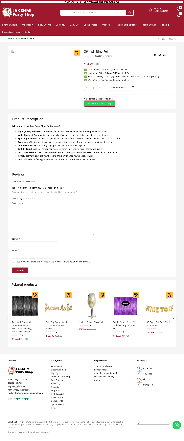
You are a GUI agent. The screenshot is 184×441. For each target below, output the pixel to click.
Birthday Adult (9, 24)
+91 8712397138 (18, 399)
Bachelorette (90, 24)
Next (171, 38)
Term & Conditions (103, 366)
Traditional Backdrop (126, 24)
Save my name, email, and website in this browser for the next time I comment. (53, 261)
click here (125, 80)
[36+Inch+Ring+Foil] (160, 55)
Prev (163, 38)
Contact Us (99, 380)
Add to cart (117, 87)
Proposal (106, 24)
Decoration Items (11, 32)
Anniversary (27, 24)
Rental (27, 32)
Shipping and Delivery (104, 376)
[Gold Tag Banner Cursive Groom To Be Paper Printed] (58, 305)
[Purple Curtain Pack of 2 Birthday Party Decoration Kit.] (125, 305)
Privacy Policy (100, 369)
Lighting (164, 24)
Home (11, 38)
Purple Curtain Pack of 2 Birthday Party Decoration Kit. (125, 325)
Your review (18, 203)
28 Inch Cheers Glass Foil (91, 322)
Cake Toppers (57, 380)
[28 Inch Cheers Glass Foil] (92, 305)
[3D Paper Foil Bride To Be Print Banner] (159, 305)
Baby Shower (44, 24)
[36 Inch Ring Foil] (155, 55)
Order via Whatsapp (101, 103)
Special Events (148, 24)
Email (15, 250)
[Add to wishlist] (133, 88)
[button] (65, 12)
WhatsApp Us (92, 80)
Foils (32, 38)
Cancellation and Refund (105, 373)
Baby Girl (74, 24)
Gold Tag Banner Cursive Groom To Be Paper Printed (57, 325)
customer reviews (103, 56)
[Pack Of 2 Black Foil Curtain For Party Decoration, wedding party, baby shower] (24, 305)
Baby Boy (60, 24)
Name (16, 239)
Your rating (18, 198)
